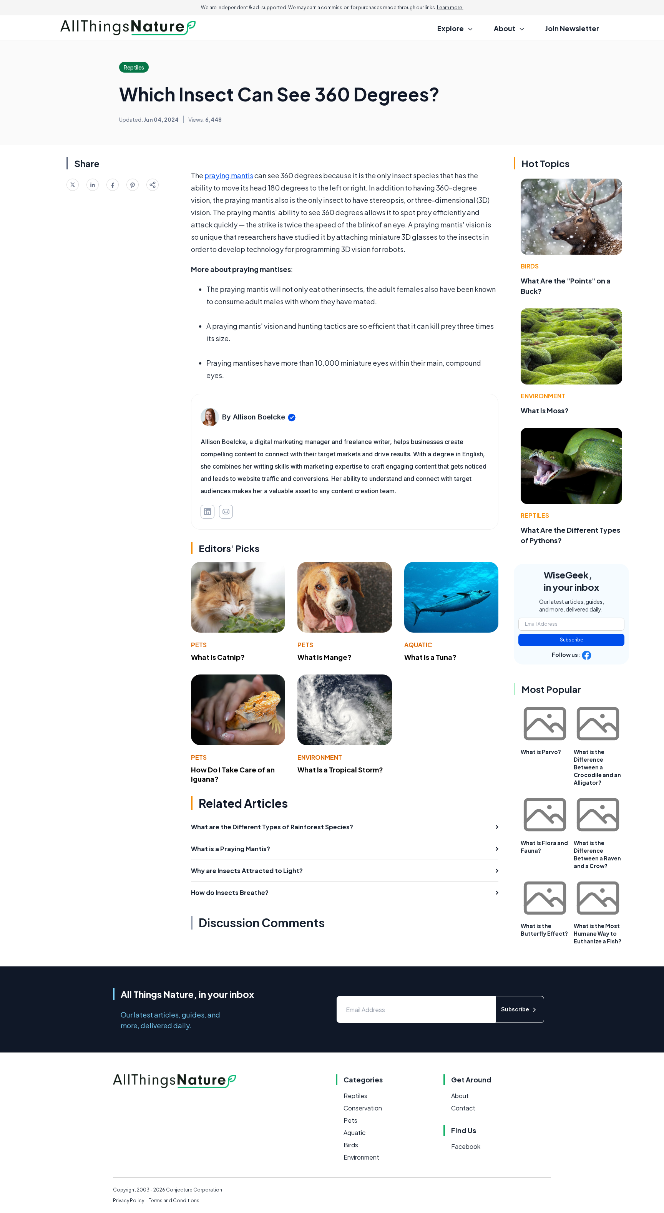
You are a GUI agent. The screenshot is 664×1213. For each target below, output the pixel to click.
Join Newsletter (572, 28)
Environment (319, 757)
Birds (530, 266)
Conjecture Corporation (194, 1190)
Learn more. (450, 7)
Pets (199, 645)
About (460, 1096)
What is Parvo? (541, 751)
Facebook (465, 1146)
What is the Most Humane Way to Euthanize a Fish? (597, 933)
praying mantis (228, 175)
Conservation (363, 1108)
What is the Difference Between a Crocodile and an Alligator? (597, 767)
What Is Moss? (545, 410)
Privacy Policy (128, 1200)
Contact (463, 1108)
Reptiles (535, 515)
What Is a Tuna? (430, 657)
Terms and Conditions (174, 1200)
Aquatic (418, 645)
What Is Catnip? (218, 657)
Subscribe (571, 640)
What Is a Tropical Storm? (340, 769)
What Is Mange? (324, 657)
